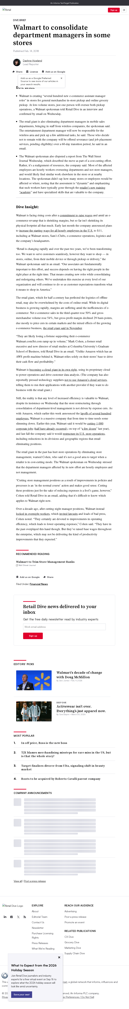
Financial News (39, 584)
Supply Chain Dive (74, 953)
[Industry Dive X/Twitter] (18, 917)
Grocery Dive (71, 942)
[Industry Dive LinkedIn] (5, 917)
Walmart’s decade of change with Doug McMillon (79, 674)
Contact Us (38, 922)
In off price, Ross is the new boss (44, 743)
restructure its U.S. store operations (84, 434)
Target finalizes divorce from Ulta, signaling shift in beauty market (63, 767)
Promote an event (74, 922)
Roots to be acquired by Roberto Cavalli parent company (60, 779)
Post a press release (35, 881)
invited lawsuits (68, 514)
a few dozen (89, 428)
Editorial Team (39, 916)
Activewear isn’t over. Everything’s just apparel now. (81, 708)
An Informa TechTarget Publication (64, 3)
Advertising (70, 911)
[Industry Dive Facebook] (11, 917)
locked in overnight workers (33, 514)
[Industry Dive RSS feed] (24, 917)
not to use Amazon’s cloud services (85, 380)
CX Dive (69, 936)
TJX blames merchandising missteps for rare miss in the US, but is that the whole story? (66, 754)
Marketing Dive (72, 947)
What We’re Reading (43, 948)
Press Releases (40, 943)
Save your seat (22, 994)
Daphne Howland (32, 60)
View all (18, 881)
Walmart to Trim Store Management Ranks (45, 562)
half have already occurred (50, 428)
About (35, 911)
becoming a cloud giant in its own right (53, 369)
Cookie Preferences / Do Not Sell (75, 997)
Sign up (113, 10)
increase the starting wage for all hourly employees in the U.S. (56, 230)
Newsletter (38, 927)
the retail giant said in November (62, 328)
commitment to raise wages (76, 215)
